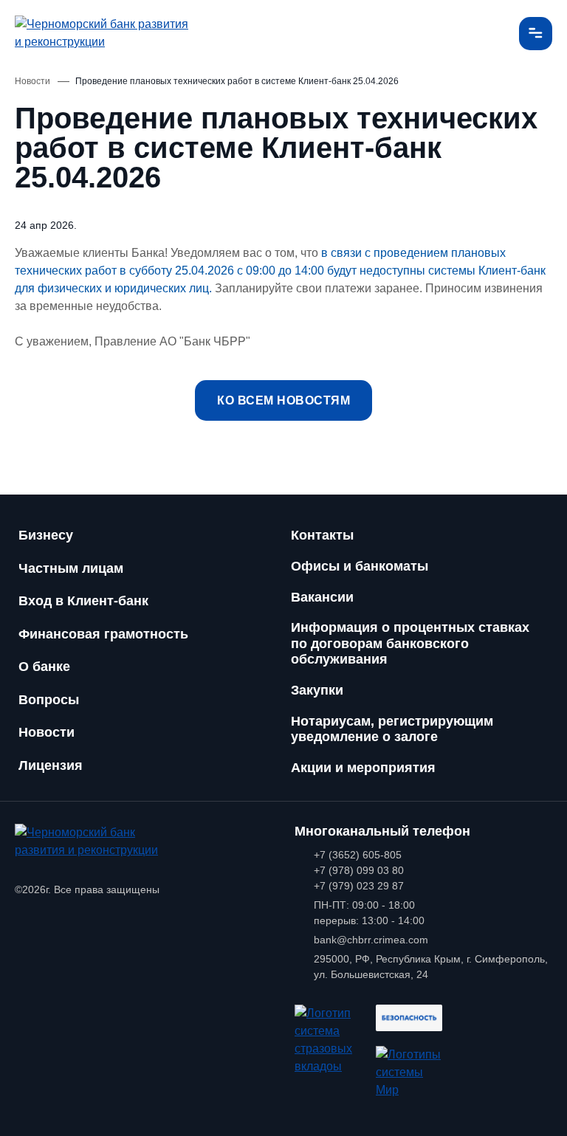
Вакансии (322, 597)
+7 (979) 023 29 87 (359, 886)
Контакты (322, 535)
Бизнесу (45, 535)
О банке (44, 666)
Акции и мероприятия (363, 767)
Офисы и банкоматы (359, 566)
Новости (46, 732)
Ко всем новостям (283, 400)
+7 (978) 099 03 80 (359, 870)
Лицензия (50, 765)
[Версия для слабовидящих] (491, 33)
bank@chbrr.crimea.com (371, 940)
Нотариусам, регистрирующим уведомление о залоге (392, 729)
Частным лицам (70, 568)
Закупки (317, 690)
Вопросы (48, 699)
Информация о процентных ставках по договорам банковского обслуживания (410, 643)
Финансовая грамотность (103, 634)
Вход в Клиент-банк (83, 600)
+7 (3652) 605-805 (358, 855)
